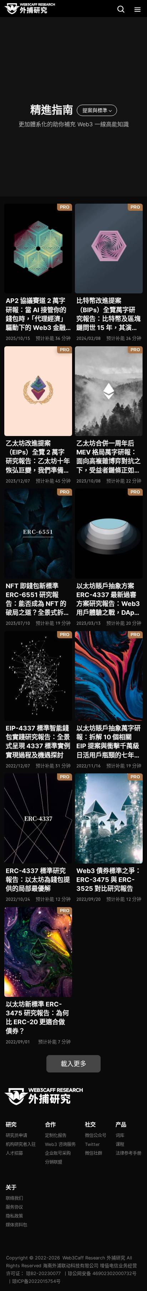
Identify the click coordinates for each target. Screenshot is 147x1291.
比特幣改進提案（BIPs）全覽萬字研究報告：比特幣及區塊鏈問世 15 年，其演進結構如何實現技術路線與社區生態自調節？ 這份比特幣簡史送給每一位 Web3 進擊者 (108, 314)
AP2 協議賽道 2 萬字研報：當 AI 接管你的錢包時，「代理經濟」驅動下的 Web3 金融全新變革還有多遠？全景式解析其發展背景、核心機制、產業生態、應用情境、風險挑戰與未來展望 (38, 314)
